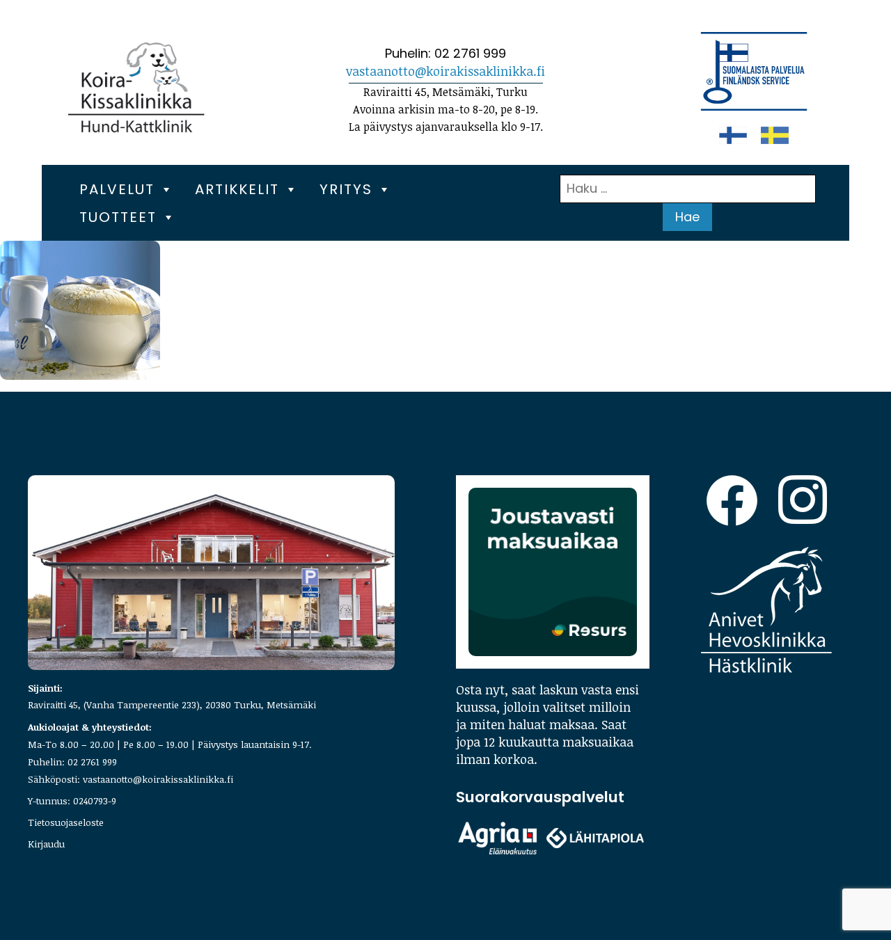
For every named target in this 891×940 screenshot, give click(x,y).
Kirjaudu (46, 843)
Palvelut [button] (117, 189)
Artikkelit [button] (237, 189)
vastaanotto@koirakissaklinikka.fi (445, 71)
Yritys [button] (346, 189)
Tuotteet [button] (118, 217)
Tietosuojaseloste (66, 822)
